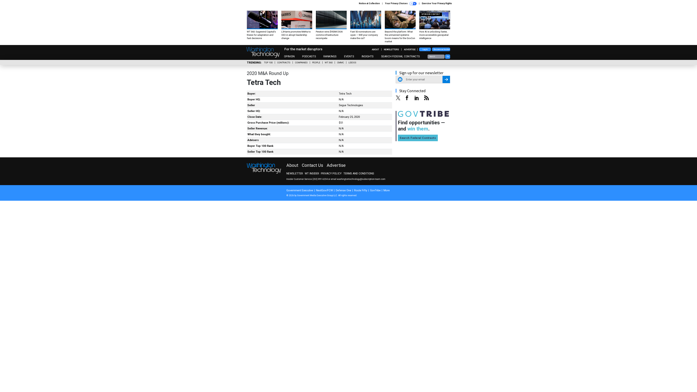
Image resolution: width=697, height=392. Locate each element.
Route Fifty (360, 190)
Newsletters (391, 49)
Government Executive (299, 190)
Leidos (352, 62)
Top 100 (268, 62)
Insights (368, 56)
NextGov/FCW (324, 190)
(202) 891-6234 (320, 179)
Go (448, 57)
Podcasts (309, 56)
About (375, 49)
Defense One (343, 190)
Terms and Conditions (358, 173)
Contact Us (312, 165)
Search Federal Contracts (400, 56)
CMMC (340, 62)
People (316, 62)
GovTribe (375, 190)
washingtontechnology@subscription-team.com (361, 179)
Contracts (283, 62)
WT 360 (329, 62)
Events (349, 56)
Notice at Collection (369, 3)
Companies (301, 62)
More (387, 190)
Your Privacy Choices (396, 3)
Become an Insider (442, 49)
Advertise (410, 49)
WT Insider (312, 173)
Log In (425, 49)
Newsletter (294, 173)
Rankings (330, 56)
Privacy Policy (331, 173)
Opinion (289, 56)
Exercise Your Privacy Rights (437, 3)
